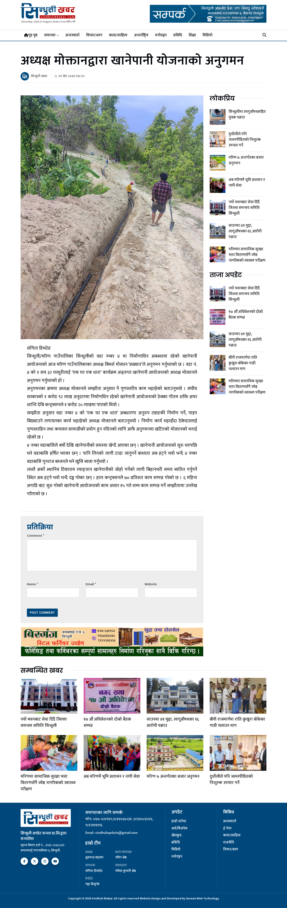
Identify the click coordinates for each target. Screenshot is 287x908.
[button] (264, 35)
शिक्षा (192, 35)
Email (91, 584)
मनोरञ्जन (161, 35)
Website (151, 584)
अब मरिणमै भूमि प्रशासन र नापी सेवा (247, 183)
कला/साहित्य (118, 35)
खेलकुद (176, 835)
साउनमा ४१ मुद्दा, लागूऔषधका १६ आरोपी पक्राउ (245, 231)
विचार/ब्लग (94, 35)
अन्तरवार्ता (72, 35)
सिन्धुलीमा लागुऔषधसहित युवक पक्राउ (247, 115)
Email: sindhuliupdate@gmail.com (111, 833)
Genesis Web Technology (202, 898)
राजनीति (228, 842)
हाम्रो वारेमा (178, 821)
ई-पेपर (227, 828)
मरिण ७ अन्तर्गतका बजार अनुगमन (246, 160)
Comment (35, 536)
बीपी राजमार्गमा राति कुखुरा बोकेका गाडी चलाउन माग (243, 363)
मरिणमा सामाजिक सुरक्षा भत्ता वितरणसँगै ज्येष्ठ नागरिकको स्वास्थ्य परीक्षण (247, 255)
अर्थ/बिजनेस (179, 828)
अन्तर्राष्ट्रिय (141, 35)
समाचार (49, 35)
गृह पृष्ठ (32, 35)
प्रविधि (177, 35)
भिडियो (207, 35)
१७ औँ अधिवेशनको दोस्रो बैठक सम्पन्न (246, 315)
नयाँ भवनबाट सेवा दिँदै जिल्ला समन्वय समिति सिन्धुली (244, 208)
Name (32, 584)
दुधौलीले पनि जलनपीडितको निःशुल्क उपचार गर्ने (245, 140)
